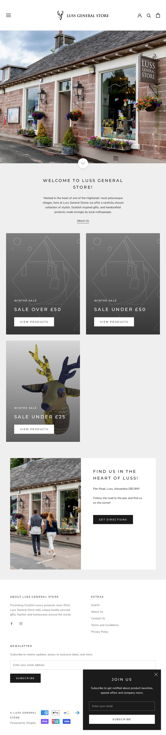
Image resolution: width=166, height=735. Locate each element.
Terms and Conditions (105, 625)
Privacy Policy (99, 632)
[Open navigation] (8, 15)
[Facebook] (11, 623)
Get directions (113, 519)
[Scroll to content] (83, 163)
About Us (83, 221)
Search (95, 605)
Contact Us (98, 618)
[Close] (156, 674)
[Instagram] (20, 623)
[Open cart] (158, 15)
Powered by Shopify (23, 723)
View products (34, 321)
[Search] (149, 15)
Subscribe (122, 719)
